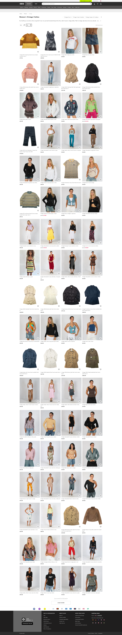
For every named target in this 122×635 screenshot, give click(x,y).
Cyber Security (62, 623)
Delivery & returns (47, 619)
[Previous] (63, 17)
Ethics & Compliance (47, 628)
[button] (92, 619)
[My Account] (94, 4)
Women (25, 13)
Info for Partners (78, 623)
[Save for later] (38, 51)
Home (21, 13)
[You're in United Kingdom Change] (100, 1)
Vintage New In (67, 17)
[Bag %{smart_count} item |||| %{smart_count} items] (100, 4)
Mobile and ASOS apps (79, 615)
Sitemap (45, 625)
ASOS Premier (46, 621)
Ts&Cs (96, 633)
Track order (46, 617)
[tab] (22, 7)
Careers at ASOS (62, 617)
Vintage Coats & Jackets (78, 17)
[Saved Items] (97, 4)
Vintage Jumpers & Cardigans (92, 17)
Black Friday (77, 621)
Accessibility (100, 633)
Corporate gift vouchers (79, 619)
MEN (36, 3)
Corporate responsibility (63, 619)
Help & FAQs (95, 1)
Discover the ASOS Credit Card (81, 625)
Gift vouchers (77, 617)
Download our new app (86, 1)
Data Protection (46, 626)
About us (61, 615)
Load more (61, 602)
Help (44, 615)
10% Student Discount (48, 623)
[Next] (101, 17)
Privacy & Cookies (91, 633)
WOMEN (29, 3)
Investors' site (61, 621)
